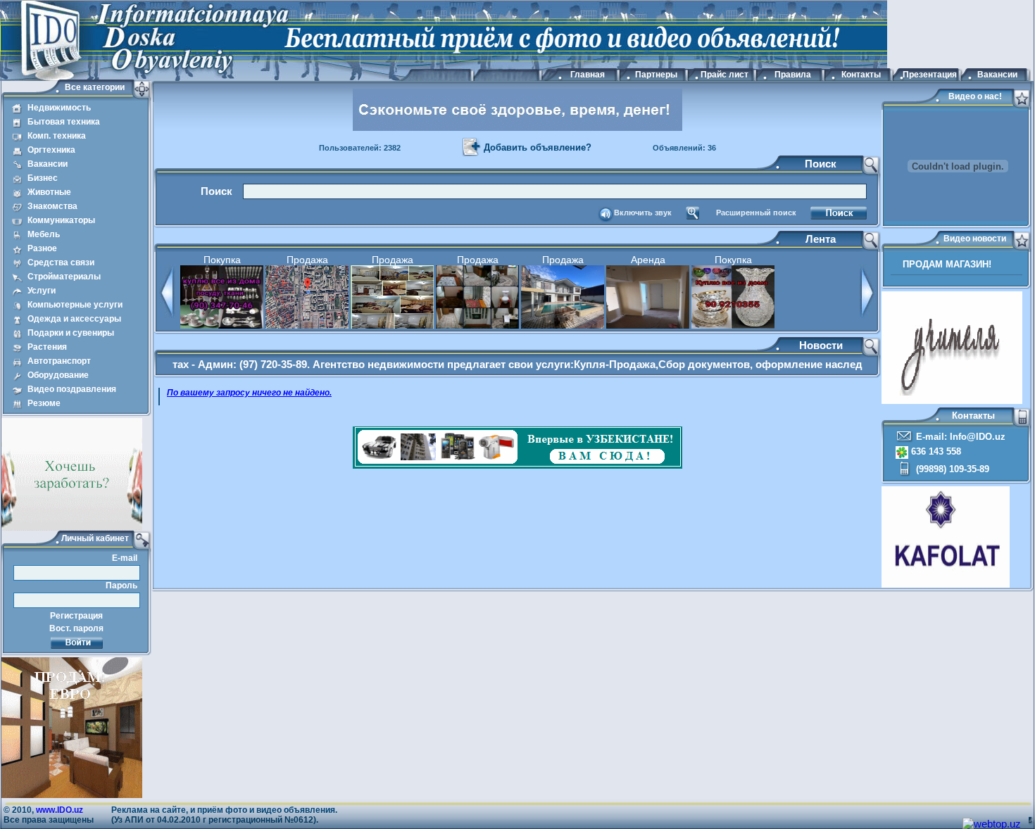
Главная (587, 75)
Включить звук (643, 212)
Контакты (861, 75)
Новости (821, 345)
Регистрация (76, 616)
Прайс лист (724, 75)
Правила (792, 75)
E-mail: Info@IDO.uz (959, 436)
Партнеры (656, 75)
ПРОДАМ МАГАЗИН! (947, 264)
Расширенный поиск (756, 212)
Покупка (222, 259)
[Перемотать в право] (868, 314)
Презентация (929, 75)
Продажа (307, 259)
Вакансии (997, 75)
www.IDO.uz (59, 810)
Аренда (648, 259)
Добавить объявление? (537, 147)
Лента (820, 239)
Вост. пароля (76, 628)
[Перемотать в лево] (167, 314)
